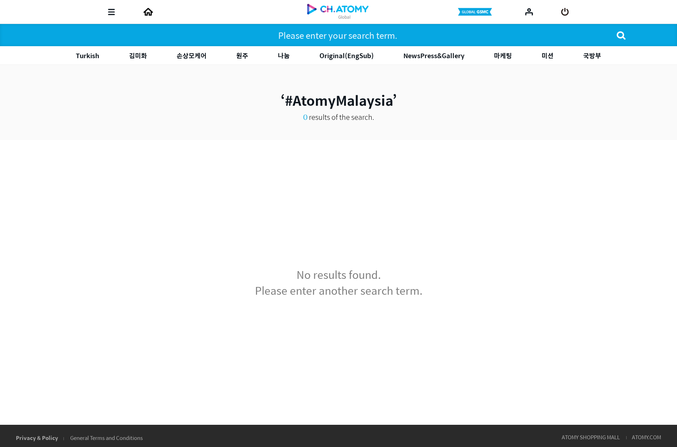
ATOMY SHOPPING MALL (591, 437)
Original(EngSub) (346, 55)
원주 (242, 55)
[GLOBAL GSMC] (475, 12)
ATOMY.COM (646, 437)
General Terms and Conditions (106, 438)
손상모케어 (192, 55)
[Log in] (565, 12)
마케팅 (503, 55)
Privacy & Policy (37, 438)
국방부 (592, 55)
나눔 (284, 55)
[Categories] (111, 12)
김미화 (138, 55)
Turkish (87, 55)
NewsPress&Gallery (433, 55)
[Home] (148, 12)
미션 (548, 55)
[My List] (529, 11)
